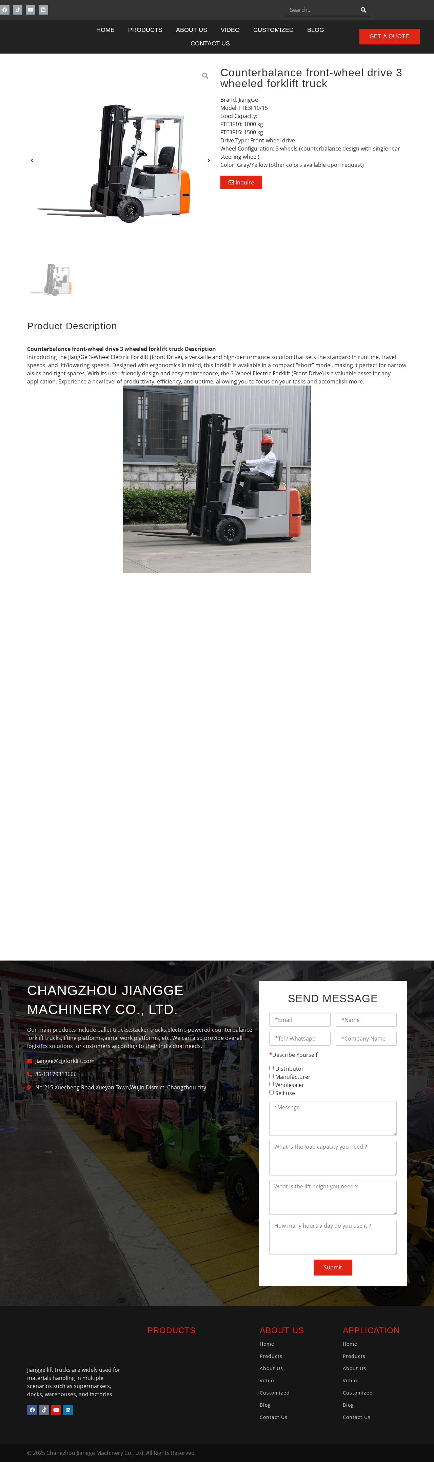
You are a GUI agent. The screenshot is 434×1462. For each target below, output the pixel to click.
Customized (273, 29)
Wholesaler (289, 1084)
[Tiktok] (17, 10)
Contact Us (210, 43)
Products (145, 29)
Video (230, 29)
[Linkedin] (43, 10)
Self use (285, 1092)
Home (105, 29)
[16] (120, 160)
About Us (191, 29)
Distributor (289, 1068)
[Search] (363, 9)
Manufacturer (293, 1076)
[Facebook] (4, 10)
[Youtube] (30, 10)
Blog (315, 29)
